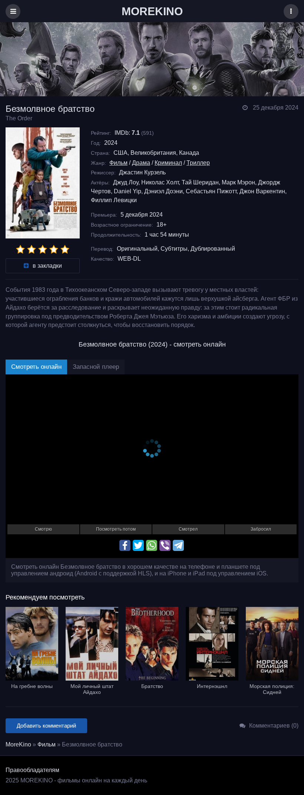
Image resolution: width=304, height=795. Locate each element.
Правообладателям (32, 770)
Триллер (198, 163)
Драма (141, 163)
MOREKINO (152, 11)
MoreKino (18, 744)
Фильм (118, 163)
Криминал (168, 163)
